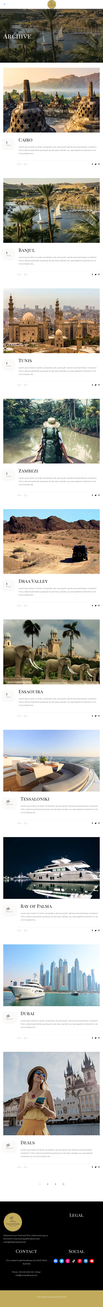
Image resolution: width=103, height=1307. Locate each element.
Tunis (25, 360)
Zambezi (28, 471)
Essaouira (31, 691)
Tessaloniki (35, 799)
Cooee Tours (88, 1229)
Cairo (26, 140)
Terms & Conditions (74, 1225)
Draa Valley (33, 581)
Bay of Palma (36, 906)
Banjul (27, 250)
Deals (28, 1142)
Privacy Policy (66, 1229)
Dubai (27, 1013)
